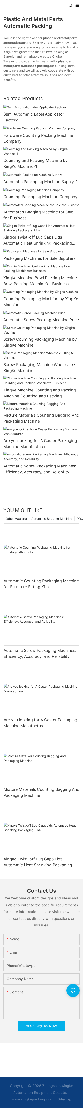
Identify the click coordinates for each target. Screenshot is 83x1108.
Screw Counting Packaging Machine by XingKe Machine (40, 342)
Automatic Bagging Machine (51, 518)
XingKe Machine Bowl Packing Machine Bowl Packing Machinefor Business (40, 280)
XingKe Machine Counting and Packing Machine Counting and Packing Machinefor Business (39, 393)
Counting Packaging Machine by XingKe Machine (40, 301)
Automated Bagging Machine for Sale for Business (38, 215)
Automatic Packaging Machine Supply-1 (40, 181)
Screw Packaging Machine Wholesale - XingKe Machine (39, 367)
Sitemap (64, 1099)
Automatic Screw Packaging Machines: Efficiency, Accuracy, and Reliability (39, 469)
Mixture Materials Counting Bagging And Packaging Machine (41, 418)
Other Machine (16, 518)
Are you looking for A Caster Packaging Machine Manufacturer (40, 443)
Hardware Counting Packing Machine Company (38, 138)
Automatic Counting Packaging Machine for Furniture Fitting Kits (41, 584)
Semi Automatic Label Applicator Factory (33, 117)
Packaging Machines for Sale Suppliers (39, 258)
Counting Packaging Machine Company (40, 196)
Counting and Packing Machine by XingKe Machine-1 (35, 163)
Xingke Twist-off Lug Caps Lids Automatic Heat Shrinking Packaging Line (37, 240)
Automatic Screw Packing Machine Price (41, 319)
